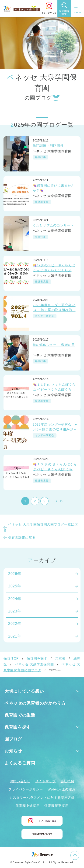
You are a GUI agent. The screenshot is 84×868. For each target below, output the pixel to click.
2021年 (14, 636)
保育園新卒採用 (56, 806)
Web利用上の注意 (61, 789)
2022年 (14, 624)
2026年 (14, 574)
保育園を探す (37, 658)
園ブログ (13, 739)
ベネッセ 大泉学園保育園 (34, 664)
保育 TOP (11, 658)
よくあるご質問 (20, 762)
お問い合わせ (20, 781)
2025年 (14, 586)
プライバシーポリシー (25, 789)
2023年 (14, 611)
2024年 (14, 599)
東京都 (60, 658)
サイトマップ (45, 781)
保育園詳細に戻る (22, 537)
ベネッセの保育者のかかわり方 (35, 703)
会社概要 (67, 781)
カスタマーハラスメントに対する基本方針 (41, 797)
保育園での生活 (20, 715)
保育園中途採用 (28, 806)
